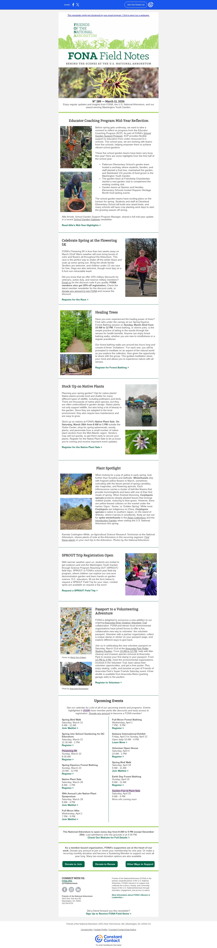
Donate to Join (73, 864)
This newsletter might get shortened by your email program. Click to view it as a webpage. (108, 15)
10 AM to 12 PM (128, 651)
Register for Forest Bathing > (112, 367)
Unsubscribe (87, 930)
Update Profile (100, 930)
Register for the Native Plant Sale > (82, 447)
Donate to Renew (105, 864)
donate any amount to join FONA (79, 291)
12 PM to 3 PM (103, 659)
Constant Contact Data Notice (122, 930)
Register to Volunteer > (108, 682)
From (151, 657)
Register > (68, 745)
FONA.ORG (67, 881)
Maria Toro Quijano (78, 657)
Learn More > (119, 742)
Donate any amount (99, 713)
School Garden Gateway (87, 219)
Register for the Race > (75, 299)
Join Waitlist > (70, 728)
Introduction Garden (106, 520)
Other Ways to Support (140, 864)
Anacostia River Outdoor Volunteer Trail (125, 622)
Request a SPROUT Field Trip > (80, 590)
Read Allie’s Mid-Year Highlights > (81, 225)
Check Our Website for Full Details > (109, 837)
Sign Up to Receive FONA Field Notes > (108, 913)
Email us (66, 282)
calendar (80, 707)
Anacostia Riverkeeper (79, 689)
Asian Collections (136, 517)
